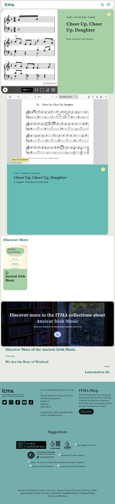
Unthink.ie (61, 495)
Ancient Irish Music (59, 349)
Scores (91, 17)
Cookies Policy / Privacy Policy (78, 493)
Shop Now (86, 411)
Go (57, 334)
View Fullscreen (19, 159)
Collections (80, 17)
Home (69, 17)
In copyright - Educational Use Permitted (31, 182)
